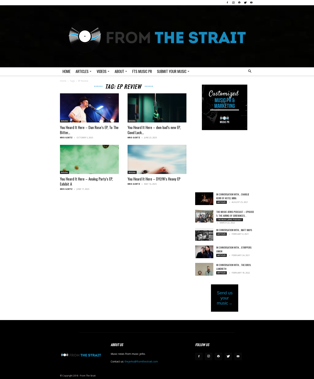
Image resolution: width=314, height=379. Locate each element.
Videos (101, 71)
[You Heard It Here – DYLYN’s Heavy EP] (157, 159)
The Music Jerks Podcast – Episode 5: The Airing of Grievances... (235, 213)
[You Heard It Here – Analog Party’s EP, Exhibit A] (89, 159)
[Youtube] (251, 2)
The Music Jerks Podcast (229, 219)
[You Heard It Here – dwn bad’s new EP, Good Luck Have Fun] (157, 107)
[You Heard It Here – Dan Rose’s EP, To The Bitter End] (89, 107)
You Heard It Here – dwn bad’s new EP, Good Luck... (154, 129)
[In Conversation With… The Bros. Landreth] (204, 269)
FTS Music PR (142, 71)
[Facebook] (227, 2)
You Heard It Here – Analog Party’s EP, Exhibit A (86, 181)
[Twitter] (245, 2)
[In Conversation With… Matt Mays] (204, 234)
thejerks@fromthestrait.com (141, 361)
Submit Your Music (171, 71)
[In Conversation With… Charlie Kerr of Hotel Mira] (204, 198)
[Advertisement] (224, 161)
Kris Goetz (66, 137)
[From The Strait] (157, 36)
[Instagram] (233, 2)
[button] (249, 71)
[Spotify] (239, 2)
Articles (82, 71)
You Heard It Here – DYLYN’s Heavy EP (154, 179)
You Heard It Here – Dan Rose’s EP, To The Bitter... (89, 129)
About (119, 71)
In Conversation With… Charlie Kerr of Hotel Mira (232, 196)
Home (67, 71)
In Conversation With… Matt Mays (234, 230)
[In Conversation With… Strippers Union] (204, 251)
